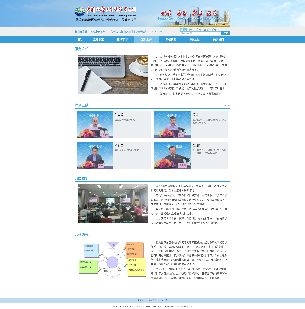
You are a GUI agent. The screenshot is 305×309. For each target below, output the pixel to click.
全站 (183, 29)
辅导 (214, 29)
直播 (206, 29)
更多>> (227, 106)
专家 (199, 29)
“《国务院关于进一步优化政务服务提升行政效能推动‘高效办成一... (120, 31)
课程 (191, 29)
